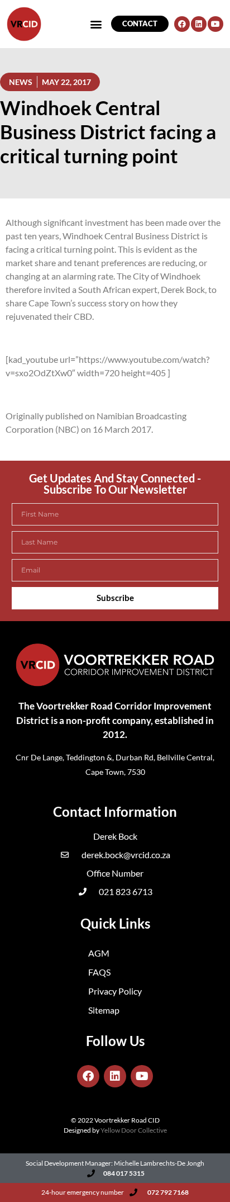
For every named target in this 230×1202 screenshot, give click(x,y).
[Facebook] (88, 1076)
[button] (23, 35)
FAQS (99, 972)
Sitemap (103, 1010)
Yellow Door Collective (133, 1130)
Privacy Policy (115, 991)
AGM (98, 953)
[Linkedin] (115, 1076)
